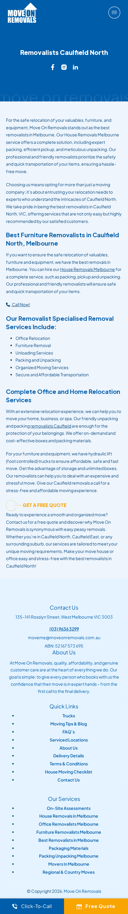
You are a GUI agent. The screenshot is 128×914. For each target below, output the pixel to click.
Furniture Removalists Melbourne (68, 832)
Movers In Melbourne (68, 864)
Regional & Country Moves (69, 872)
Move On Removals (82, 891)
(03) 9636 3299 (64, 628)
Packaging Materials (68, 848)
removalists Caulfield (50, 426)
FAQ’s (69, 731)
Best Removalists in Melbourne (68, 840)
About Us (69, 747)
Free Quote (100, 906)
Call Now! (20, 304)
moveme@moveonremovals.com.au (64, 637)
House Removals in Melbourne (68, 816)
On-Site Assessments (68, 808)
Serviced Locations (69, 739)
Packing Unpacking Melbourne (69, 855)
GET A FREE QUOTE (44, 505)
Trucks (69, 715)
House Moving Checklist (68, 771)
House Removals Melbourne (87, 269)
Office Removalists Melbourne (69, 824)
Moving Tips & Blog (68, 723)
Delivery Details (68, 755)
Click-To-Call (36, 906)
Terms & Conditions (69, 763)
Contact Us (68, 779)
